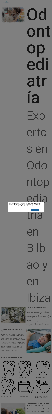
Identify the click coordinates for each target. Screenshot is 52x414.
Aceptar (34, 210)
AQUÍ (36, 204)
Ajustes (16, 207)
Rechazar (26, 210)
